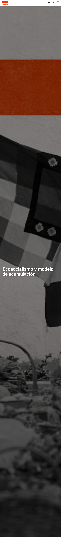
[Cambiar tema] (53, 2)
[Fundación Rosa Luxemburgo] (5, 2)
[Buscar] (49, 3)
